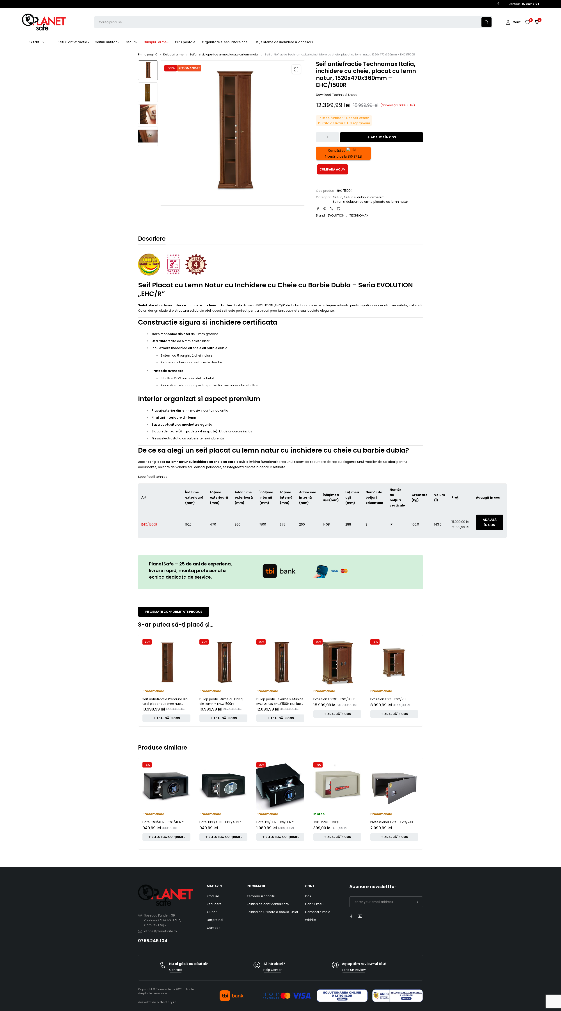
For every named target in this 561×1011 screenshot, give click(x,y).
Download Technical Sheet (336, 94)
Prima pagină (147, 54)
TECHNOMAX (358, 215)
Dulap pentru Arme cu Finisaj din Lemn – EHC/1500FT (221, 701)
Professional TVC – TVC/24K (391, 822)
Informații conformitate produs (173, 611)
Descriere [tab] (152, 238)
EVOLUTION (336, 215)
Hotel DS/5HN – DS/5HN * (275, 822)
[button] (296, 69)
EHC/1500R (149, 524)
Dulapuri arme (173, 54)
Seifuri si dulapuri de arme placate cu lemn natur (224, 54)
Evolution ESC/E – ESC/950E (334, 699)
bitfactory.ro (166, 1002)
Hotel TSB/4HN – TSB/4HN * (163, 822)
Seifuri (337, 197)
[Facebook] (498, 3)
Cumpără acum (333, 169)
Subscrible (416, 901)
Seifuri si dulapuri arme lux (364, 197)
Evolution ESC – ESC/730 (388, 699)
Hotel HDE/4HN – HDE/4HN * (220, 822)
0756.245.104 (152, 941)
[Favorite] (527, 22)
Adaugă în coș (383, 137)
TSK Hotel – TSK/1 (326, 822)
